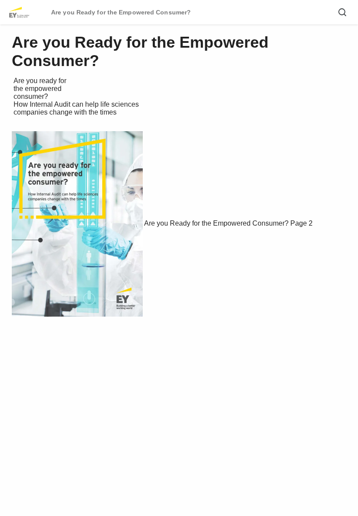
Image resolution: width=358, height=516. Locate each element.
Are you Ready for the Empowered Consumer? (216, 223)
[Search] (342, 12)
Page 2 (301, 223)
